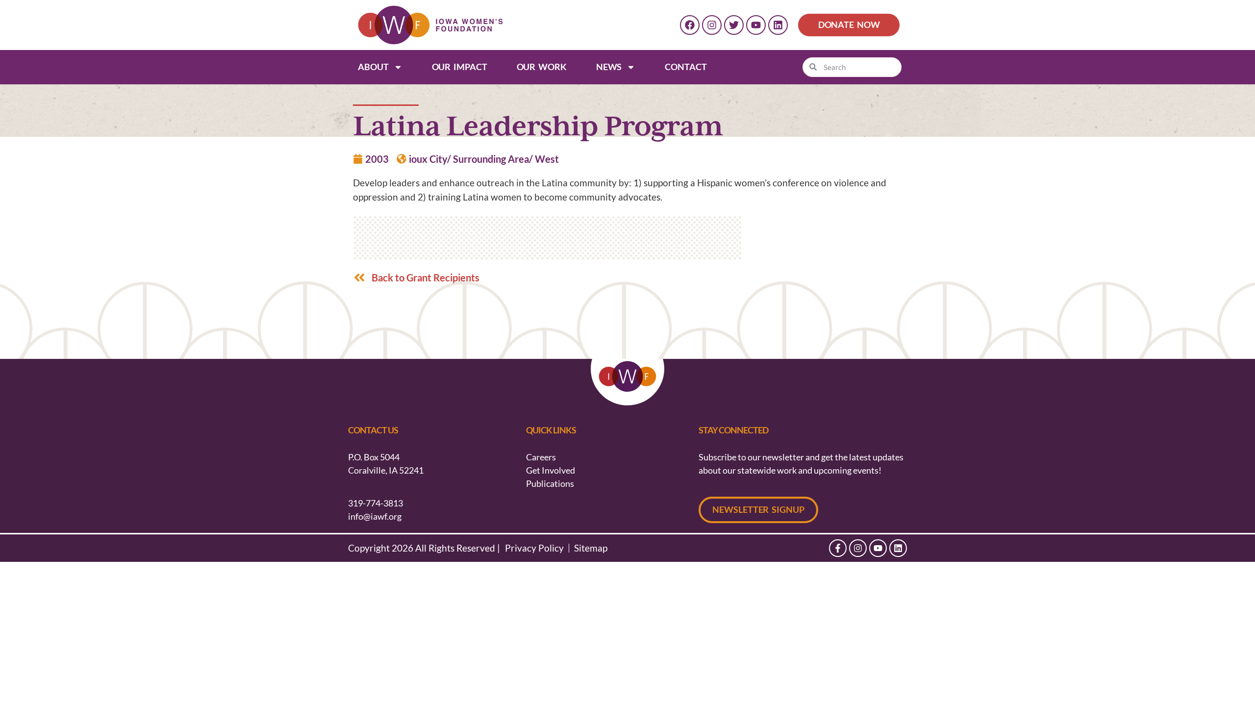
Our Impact (459, 66)
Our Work (542, 66)
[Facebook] (690, 25)
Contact (685, 66)
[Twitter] (734, 25)
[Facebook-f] (838, 548)
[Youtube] (756, 25)
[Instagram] (712, 25)
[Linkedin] (778, 25)
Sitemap (590, 548)
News (609, 66)
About (373, 66)
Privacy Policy (534, 548)
